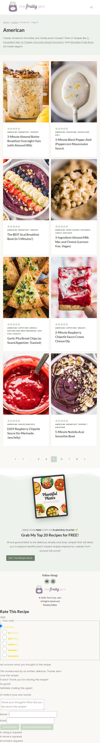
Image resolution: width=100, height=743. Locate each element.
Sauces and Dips (26, 424)
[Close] (3, 617)
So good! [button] (5, 684)
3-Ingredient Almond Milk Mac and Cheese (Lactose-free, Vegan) (72, 242)
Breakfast (23, 132)
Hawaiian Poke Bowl (81, 42)
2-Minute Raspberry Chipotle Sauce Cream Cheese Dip (69, 337)
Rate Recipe (10, 727)
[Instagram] (53, 581)
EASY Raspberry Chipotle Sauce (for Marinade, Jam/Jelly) (23, 433)
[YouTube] (47, 581)
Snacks (34, 230)
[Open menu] (91, 7)
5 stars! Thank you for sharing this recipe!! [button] (24, 679)
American (12, 132)
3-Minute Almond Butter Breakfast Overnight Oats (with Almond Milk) (24, 141)
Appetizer (23, 328)
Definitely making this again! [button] (16, 688)
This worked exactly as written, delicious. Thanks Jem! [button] (30, 671)
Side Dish (67, 233)
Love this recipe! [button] (9, 675)
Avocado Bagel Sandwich (48, 42)
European (71, 132)
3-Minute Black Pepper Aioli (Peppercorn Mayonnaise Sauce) (73, 144)
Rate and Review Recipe (37, 727)
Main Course (72, 230)
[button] (8, 128)
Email (3, 720)
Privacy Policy (50, 604)
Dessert (35, 132)
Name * (4, 714)
